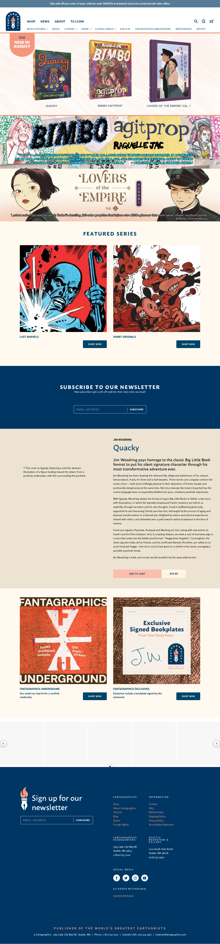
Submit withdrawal (123, 895)
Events (116, 820)
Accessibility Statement (161, 824)
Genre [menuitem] (85, 28)
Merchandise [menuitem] (184, 28)
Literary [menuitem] (69, 28)
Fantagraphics (44, 934)
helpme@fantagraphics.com (171, 934)
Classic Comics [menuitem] (104, 28)
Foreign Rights (121, 824)
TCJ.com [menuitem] (77, 21)
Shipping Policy (157, 816)
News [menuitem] (44, 21)
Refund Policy (156, 812)
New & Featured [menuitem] (36, 28)
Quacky (126, 446)
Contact (153, 804)
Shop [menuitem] (31, 21)
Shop (116, 804)
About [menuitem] (60, 21)
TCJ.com (117, 812)
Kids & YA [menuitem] (125, 28)
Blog (115, 816)
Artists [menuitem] (200, 28)
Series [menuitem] (56, 28)
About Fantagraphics (124, 808)
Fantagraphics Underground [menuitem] (153, 28)
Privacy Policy (156, 820)
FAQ (151, 808)
